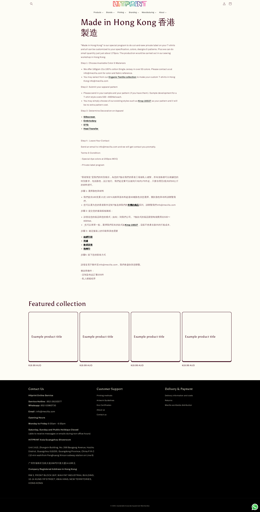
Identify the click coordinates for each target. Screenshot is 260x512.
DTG (86, 125)
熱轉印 (87, 249)
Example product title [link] (46, 336)
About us (101, 410)
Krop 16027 (144, 101)
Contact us (102, 415)
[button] (31, 4)
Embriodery (90, 121)
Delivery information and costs (179, 396)
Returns (168, 400)
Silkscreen (90, 117)
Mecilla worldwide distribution (178, 405)
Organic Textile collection (122, 77)
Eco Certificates (104, 405)
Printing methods (104, 396)
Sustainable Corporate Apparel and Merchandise (133, 506)
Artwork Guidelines (105, 400)
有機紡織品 (133, 205)
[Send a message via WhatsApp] (255, 507)
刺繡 (86, 241)
